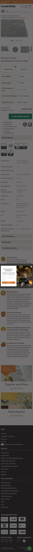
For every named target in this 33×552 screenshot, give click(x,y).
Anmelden (9, 282)
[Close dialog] (31, 266)
